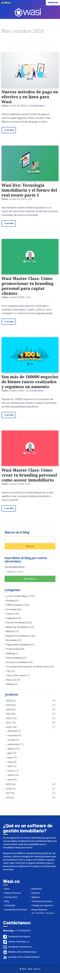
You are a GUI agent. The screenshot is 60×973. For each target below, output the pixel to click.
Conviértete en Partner (16, 909)
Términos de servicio (42, 901)
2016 (8, 797)
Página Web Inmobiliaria (18, 644)
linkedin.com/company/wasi (22, 952)
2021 (8, 722)
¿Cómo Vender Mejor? (17, 596)
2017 (8, 793)
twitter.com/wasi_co (18, 941)
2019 (8, 784)
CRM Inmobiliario (14, 605)
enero (11, 779)
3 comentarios (36, 390)
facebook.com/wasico (19, 936)
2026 (8, 700)
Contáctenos (11, 897)
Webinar (10, 684)
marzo (11, 770)
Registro (36, 897)
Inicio (7, 889)
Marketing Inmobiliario (17, 627)
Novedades (12, 640)
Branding (10, 600)
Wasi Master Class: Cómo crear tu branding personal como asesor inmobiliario (29, 475)
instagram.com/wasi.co (20, 946)
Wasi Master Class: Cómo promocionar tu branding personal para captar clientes (28, 286)
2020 (8, 727)
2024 (8, 709)
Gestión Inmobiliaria (16, 622)
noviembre (13, 735)
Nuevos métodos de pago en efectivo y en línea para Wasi (30, 96)
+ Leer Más (9, 130)
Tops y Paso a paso (16, 675)
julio (10, 753)
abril (10, 766)
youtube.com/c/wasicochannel (23, 957)
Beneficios (37, 889)
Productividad (13, 649)
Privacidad (10, 905)
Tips (8, 671)
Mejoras (10, 631)
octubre (12, 739)
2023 (8, 713)
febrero (11, 775)
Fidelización (12, 618)
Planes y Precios (13, 893)
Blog (7, 901)
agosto (11, 748)
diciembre (13, 731)
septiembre (13, 744)
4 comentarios (37, 105)
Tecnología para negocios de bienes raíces (28, 666)
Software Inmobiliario (17, 662)
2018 (8, 788)
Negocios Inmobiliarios (17, 635)
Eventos (10, 613)
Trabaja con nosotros (42, 905)
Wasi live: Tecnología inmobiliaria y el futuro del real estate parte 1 (29, 190)
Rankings (10, 653)
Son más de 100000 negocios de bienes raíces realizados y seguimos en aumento (30, 381)
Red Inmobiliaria (14, 657)
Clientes (36, 893)
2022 (8, 718)
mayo (10, 762)
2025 (8, 705)
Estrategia (11, 609)
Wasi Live (11, 679)
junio (10, 757)
